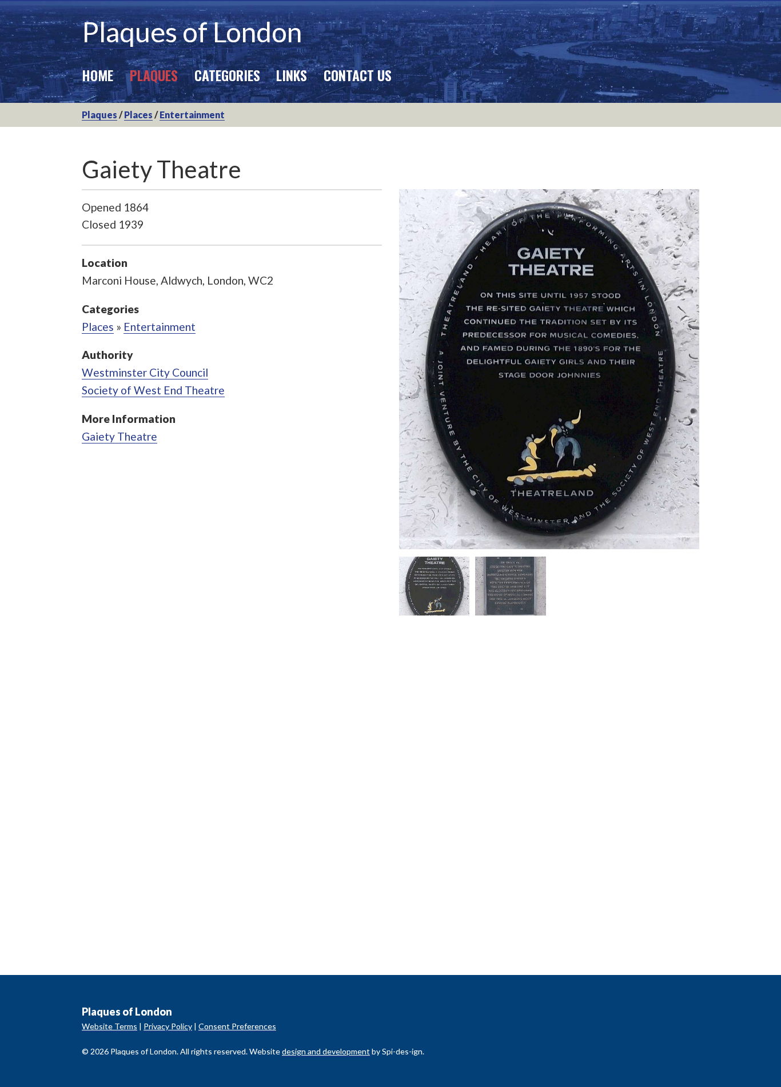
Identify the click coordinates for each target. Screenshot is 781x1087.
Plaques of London (192, 31)
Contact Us (358, 75)
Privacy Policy (168, 1026)
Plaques (154, 75)
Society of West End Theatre (153, 390)
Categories (227, 75)
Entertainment (192, 114)
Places (138, 114)
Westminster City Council (145, 372)
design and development (326, 1051)
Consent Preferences (237, 1026)
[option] (549, 369)
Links (291, 75)
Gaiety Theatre (119, 436)
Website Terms (109, 1026)
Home (97, 75)
